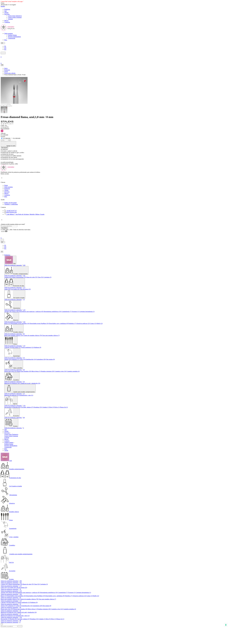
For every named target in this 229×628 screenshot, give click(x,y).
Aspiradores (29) (41, 359)
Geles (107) (7, 289)
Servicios (6, 192)
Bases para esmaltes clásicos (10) (13, 335)
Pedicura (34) (16, 383)
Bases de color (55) (32, 277)
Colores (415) (8, 277)
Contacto (6, 441)
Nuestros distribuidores (14, 36)
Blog (5, 196)
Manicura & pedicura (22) (11, 395)
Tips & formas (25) (25, 289)
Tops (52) (41, 277)
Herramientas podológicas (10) (52, 311)
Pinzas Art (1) (64, 407)
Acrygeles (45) (15, 289)
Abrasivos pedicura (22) (83, 323)
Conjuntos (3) (47, 277)
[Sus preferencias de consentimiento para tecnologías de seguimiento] (226, 625)
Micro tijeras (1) (36, 371)
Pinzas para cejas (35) (10, 371)
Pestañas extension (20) (47, 371)
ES (5, 46)
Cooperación (11, 38)
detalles (3, 6)
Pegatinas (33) (38, 407)
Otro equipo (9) (50, 359)
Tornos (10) (7, 359)
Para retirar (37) (16, 347)
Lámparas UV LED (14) (18, 359)
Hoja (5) (51, 407)
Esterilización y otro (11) (26, 395)
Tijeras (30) (15, 311)
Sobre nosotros (8, 187)
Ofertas (6, 190)
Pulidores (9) (37, 347)
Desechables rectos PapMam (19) (39, 323)
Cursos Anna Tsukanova (15, 16)
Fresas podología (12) (27, 347)
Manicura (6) (8, 383)
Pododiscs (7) (72, 323)
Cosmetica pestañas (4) (73, 371)
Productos (7, 188)
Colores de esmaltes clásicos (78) (32, 335)
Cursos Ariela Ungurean (15, 17)
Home (6, 185)
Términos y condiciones (11, 204)
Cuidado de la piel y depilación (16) (30, 383)
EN (5, 48)
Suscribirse (4, 228)
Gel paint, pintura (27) (27, 407)
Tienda (6, 450)
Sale (5, 429)
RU (5, 49)
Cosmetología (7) (66, 311)
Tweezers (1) (75, 311)
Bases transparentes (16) (19, 277)
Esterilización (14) (31, 359)
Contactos (7, 195)
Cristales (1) (45, 407)
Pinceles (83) (17, 407)
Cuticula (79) (8, 347)
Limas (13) (93, 323)
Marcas (6, 193)
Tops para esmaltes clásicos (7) (51, 335)
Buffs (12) (100, 323)
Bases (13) (7, 323)
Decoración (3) (8, 407)
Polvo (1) (57, 407)
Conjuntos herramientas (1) (87, 311)
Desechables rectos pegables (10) (20, 323)
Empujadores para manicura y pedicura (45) (31, 311)
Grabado (10, 19)
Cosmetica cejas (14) (60, 371)
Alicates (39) (8, 311)
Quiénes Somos (12, 35)
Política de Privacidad (10, 202)
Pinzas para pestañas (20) (24, 371)
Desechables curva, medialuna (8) (58, 323)
